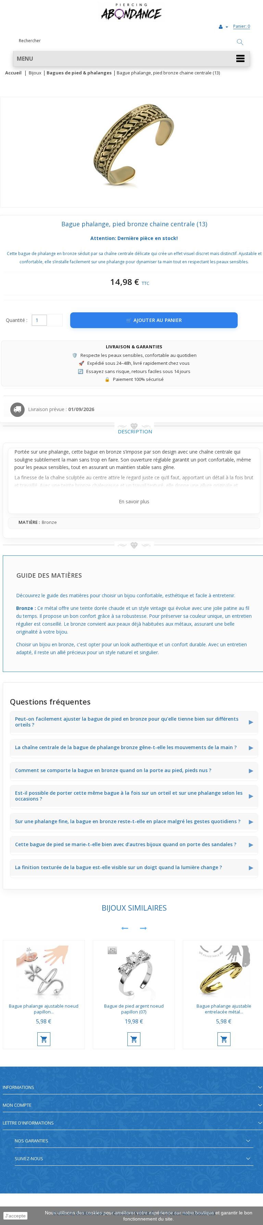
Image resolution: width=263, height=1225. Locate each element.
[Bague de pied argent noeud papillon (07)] (134, 970)
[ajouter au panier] (43, 1039)
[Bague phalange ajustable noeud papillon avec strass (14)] (43, 970)
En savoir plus (134, 501)
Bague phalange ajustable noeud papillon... (43, 1009)
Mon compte (17, 1105)
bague (91, 451)
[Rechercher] (240, 42)
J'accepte (15, 1215)
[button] (131, 59)
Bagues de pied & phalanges (79, 73)
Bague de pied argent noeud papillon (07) (134, 1009)
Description (135, 431)
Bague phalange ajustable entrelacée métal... (224, 1009)
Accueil (13, 73)
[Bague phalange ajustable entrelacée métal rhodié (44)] (224, 970)
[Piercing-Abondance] (131, 20)
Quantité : (16, 320)
